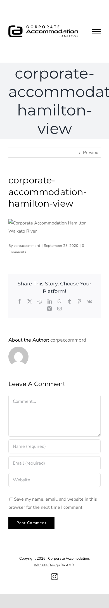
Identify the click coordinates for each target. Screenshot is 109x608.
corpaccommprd (27, 245)
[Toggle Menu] (96, 31)
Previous (92, 153)
